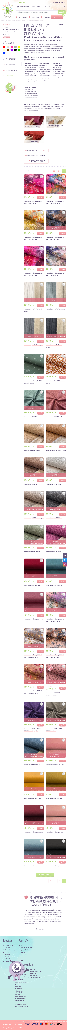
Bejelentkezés (35, 17)
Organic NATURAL (10, 961)
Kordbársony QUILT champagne (34, 518)
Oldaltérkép (7, 1024)
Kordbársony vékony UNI (12, 29)
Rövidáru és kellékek (8, 958)
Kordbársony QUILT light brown (56, 450)
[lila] (11, 50)
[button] (12, 64)
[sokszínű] (8, 47)
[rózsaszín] (11, 47)
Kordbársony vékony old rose (55, 765)
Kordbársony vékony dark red (33, 585)
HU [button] (63, 7)
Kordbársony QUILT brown (32, 484)
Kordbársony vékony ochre (32, 798)
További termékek (45, 874)
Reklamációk (19, 979)
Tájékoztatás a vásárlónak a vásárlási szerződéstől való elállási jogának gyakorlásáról (20, 995)
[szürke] (15, 47)
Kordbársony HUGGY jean (32, 765)
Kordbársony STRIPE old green (33, 417)
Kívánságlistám (23, 17)
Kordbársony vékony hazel (54, 798)
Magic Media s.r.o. (14, 1028)
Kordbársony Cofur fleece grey (33, 345)
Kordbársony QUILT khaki (32, 552)
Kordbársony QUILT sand (53, 484)
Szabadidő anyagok (11, 950)
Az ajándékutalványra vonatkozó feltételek (21, 1004)
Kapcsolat (52, 7)
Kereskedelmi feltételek (19, 970)
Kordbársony (9, 27)
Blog (46, 7)
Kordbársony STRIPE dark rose (55, 417)
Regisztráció (47, 17)
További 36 (6, 37)
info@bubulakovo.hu (58, 2)
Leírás (40, 197)
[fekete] (15, 50)
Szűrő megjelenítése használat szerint (38, 161)
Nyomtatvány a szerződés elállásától (20, 986)
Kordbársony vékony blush (54, 832)
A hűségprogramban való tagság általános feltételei (26, 949)
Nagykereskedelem (21, 982)
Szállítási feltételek (37, 7)
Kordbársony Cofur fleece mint (55, 309)
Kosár (58, 17)
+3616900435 (20, 2)
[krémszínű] (4, 50)
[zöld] (19, 50)
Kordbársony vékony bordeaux (33, 832)
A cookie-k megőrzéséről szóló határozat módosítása (36, 972)
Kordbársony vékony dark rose (33, 619)
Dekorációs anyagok (8, 953)
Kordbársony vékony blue (32, 866)
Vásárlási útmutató (21, 974)
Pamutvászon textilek (9, 946)
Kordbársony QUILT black (54, 518)
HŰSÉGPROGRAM (25, 7)
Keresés (62, 12)
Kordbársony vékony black (54, 866)
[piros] (4, 47)
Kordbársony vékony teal (54, 585)
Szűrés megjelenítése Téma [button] (36, 155)
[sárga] (19, 47)
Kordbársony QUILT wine (53, 552)
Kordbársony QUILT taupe (32, 450)
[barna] (8, 50)
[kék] (4, 53)
